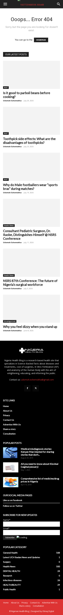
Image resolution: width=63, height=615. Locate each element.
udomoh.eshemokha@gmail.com (37, 379)
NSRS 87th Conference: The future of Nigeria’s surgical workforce (30, 282)
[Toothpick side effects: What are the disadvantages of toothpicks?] (31, 121)
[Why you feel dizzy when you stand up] (31, 309)
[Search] (58, 4)
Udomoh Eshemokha (12, 100)
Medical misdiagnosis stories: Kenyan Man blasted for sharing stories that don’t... (37, 451)
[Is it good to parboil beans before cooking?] (31, 75)
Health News (9, 225)
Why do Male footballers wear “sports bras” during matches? (30, 186)
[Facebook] (27, 388)
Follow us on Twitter (13, 506)
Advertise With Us (12, 424)
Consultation (9, 433)
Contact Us (8, 420)
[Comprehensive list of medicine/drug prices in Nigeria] (10, 482)
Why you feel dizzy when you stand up (30, 326)
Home (6, 406)
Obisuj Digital (48, 611)
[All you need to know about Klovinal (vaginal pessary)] (10, 467)
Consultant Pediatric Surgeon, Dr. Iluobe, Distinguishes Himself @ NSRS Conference (29, 234)
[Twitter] (36, 388)
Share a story (9, 429)
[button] (5, 4)
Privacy (6, 415)
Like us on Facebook (12, 500)
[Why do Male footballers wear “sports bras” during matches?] (31, 167)
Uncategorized (9, 321)
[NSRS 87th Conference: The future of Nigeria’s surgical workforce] (31, 263)
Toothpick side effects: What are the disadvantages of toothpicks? (29, 140)
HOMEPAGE (41, 40)
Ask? (6, 87)
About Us (7, 410)
